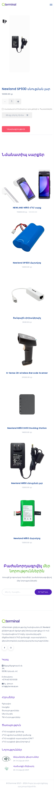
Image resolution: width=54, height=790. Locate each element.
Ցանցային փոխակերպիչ (27, 318)
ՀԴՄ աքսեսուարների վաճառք (16, 735)
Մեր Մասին (7, 714)
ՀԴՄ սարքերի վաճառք (13, 732)
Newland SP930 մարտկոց (27, 263)
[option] (4, 22)
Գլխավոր (6, 704)
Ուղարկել (43, 592)
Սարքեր (6, 707)
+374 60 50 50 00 (9, 680)
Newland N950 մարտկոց (27, 538)
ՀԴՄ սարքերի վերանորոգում (16, 742)
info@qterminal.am (10, 686)
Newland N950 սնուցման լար (27, 483)
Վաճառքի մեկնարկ (23, 766)
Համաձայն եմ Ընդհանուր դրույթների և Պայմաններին (28, 109)
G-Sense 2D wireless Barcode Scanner (27, 373)
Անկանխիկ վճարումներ (26, 757)
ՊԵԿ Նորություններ (11, 717)
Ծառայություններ (10, 711)
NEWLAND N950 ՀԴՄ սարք (27, 207)
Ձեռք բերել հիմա (15, 115)
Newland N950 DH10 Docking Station (27, 428)
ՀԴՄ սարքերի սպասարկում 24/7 (18, 738)
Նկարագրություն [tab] (16, 129)
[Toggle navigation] (51, 4)
